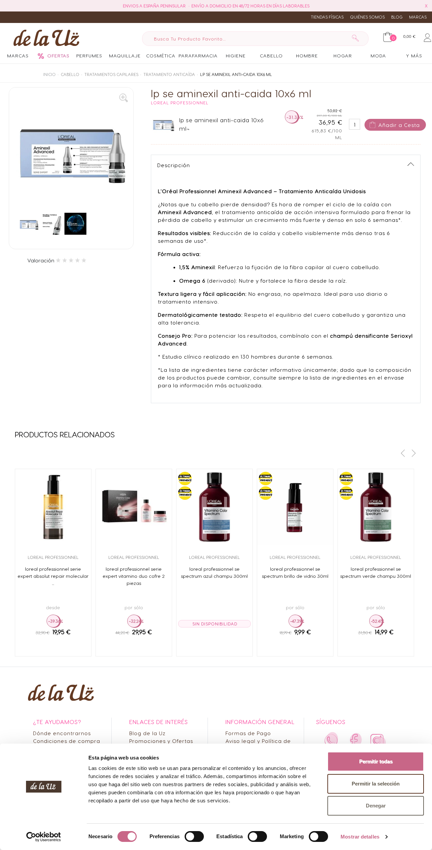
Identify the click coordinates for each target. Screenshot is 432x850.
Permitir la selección (376, 784)
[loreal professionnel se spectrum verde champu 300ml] (376, 507)
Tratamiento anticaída (169, 74)
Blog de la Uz (147, 733)
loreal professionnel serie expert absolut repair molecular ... (53, 576)
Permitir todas (376, 761)
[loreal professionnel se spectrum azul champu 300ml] (214, 507)
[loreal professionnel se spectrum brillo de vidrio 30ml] (295, 507)
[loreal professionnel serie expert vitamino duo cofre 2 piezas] (134, 507)
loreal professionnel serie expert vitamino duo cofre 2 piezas (134, 576)
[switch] (194, 836)
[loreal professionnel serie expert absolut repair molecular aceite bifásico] (53, 507)
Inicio (49, 74)
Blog (397, 17)
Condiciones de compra (66, 741)
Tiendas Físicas (327, 17)
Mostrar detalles (360, 837)
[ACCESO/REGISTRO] (427, 36)
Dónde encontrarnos (62, 733)
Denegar (376, 805)
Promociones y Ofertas (161, 741)
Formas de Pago (248, 733)
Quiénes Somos (367, 17)
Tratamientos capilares (111, 74)
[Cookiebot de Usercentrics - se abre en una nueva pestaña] (43, 837)
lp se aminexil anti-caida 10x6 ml (236, 74)
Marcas (418, 17)
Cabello (70, 74)
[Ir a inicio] (44, 37)
